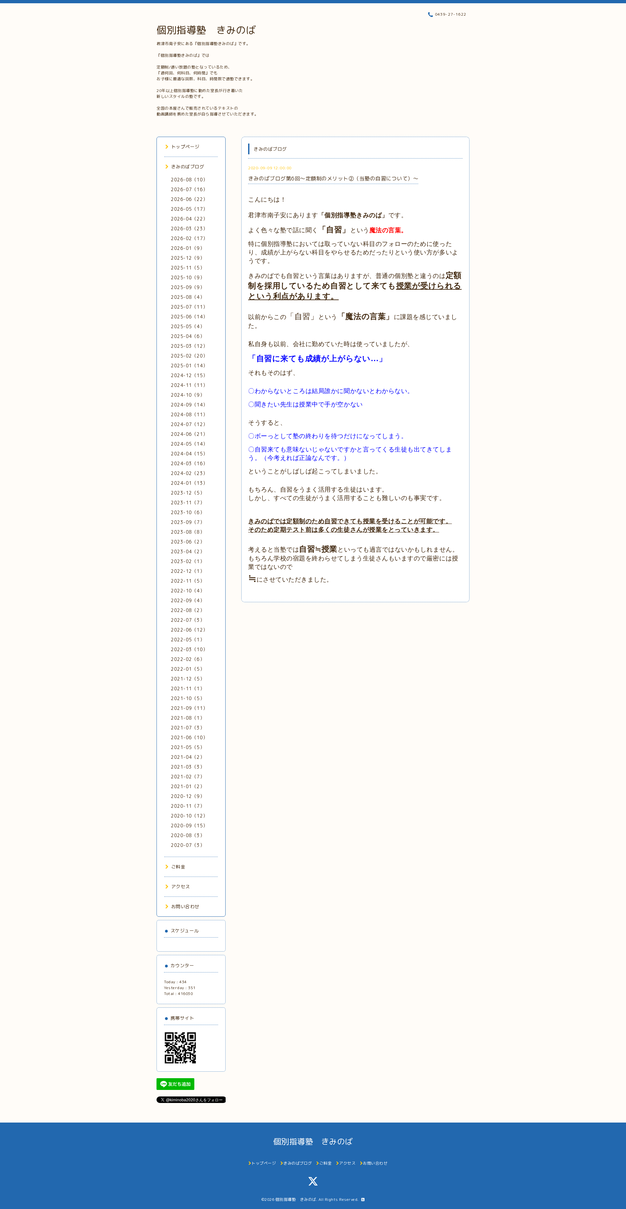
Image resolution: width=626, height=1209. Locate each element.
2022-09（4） (187, 600)
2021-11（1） (187, 688)
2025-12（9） (187, 258)
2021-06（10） (189, 737)
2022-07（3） (187, 620)
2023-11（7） (187, 502)
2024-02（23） (189, 473)
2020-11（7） (187, 806)
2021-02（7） (187, 776)
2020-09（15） (189, 825)
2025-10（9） (187, 277)
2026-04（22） (189, 219)
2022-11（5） (187, 581)
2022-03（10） (189, 649)
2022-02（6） (187, 659)
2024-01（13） (189, 483)
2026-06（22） (189, 199)
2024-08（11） (189, 414)
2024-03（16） (189, 463)
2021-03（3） (187, 767)
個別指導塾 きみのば (206, 30)
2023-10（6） (187, 512)
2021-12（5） (187, 679)
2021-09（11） (189, 708)
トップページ (185, 147)
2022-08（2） (187, 610)
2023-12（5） (187, 493)
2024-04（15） (189, 454)
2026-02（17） (189, 238)
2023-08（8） (187, 532)
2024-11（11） (189, 385)
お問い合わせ (185, 906)
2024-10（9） (187, 395)
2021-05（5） (187, 747)
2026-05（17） (189, 209)
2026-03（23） (189, 228)
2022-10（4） (187, 591)
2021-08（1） (187, 718)
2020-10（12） (189, 816)
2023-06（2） (187, 542)
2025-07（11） (189, 307)
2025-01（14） (189, 365)
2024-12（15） (189, 375)
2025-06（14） (189, 317)
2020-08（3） (187, 835)
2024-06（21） (189, 434)
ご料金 (178, 867)
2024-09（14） (189, 405)
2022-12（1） (187, 571)
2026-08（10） (189, 179)
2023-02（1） (187, 561)
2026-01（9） (187, 248)
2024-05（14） (189, 444)
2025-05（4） (187, 326)
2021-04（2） (187, 757)
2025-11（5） (187, 268)
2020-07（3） (187, 845)
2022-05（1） (187, 639)
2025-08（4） (187, 297)
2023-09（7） (187, 522)
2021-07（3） (187, 728)
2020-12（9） (187, 796)
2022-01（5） (187, 669)
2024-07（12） (189, 424)
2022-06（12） (189, 630)
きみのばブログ (187, 166)
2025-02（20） (189, 356)
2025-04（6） (187, 336)
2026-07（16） (189, 189)
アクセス (180, 886)
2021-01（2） (187, 786)
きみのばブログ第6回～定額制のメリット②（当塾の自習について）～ (333, 178)
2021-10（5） (187, 698)
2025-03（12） (189, 346)
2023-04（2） (187, 551)
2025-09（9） (187, 287)
